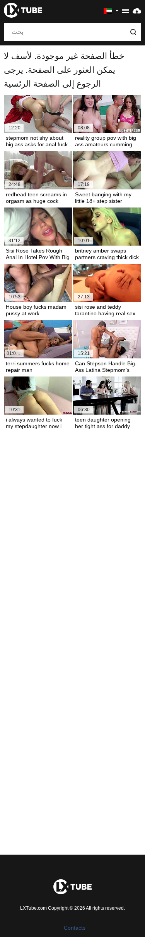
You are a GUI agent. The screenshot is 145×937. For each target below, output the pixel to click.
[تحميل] (137, 10)
